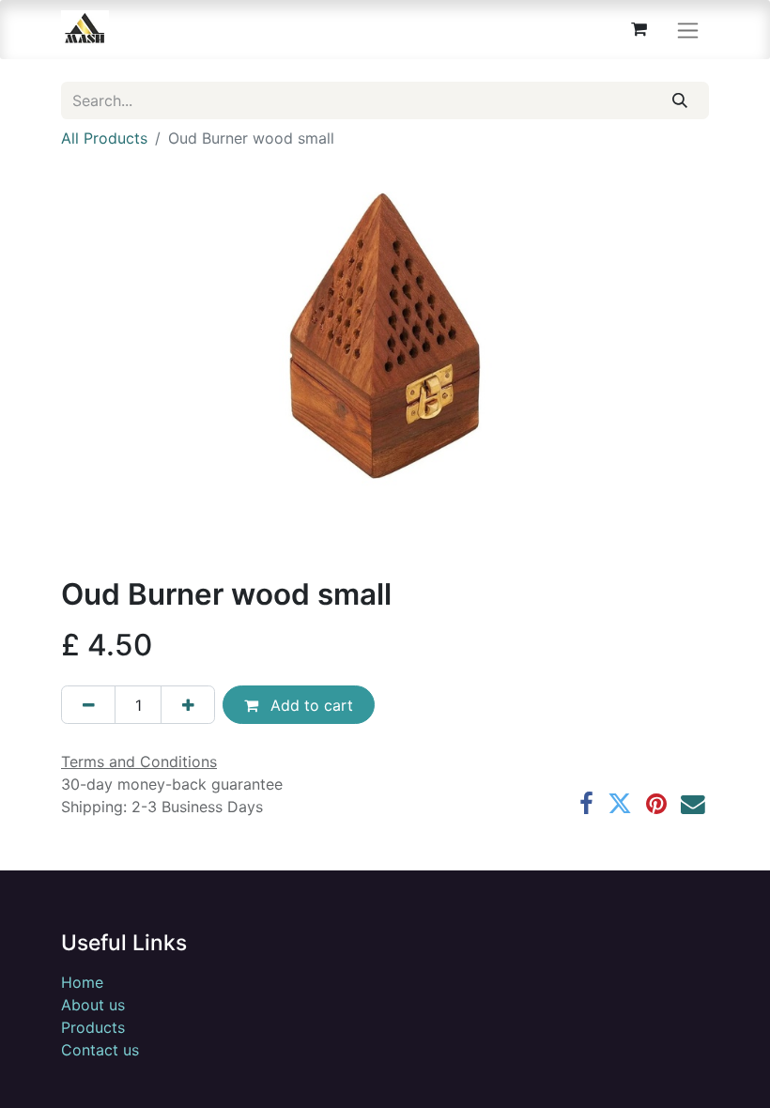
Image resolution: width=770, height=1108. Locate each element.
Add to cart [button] (309, 705)
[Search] (680, 100)
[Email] (693, 805)
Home (82, 982)
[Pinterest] (656, 805)
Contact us (100, 1049)
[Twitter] (620, 805)
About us (93, 1004)
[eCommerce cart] (638, 29)
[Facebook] (586, 805)
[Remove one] (88, 704)
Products (93, 1027)
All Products (104, 138)
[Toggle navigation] (688, 30)
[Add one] (188, 704)
